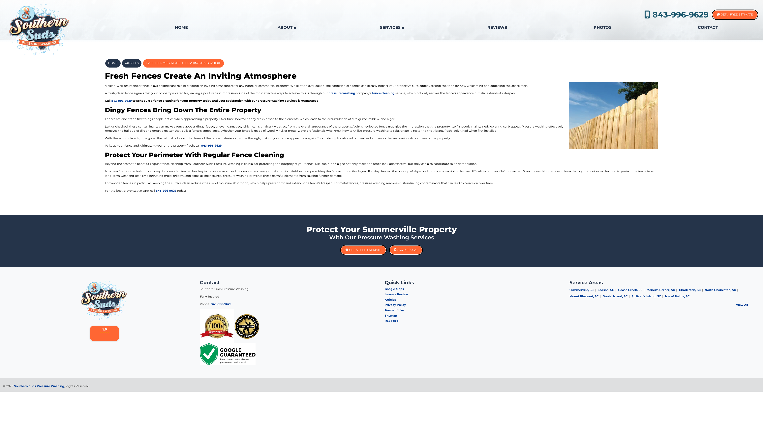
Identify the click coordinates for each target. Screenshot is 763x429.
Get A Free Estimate (736, 14)
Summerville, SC (581, 290)
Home (113, 63)
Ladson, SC (606, 290)
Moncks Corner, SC (661, 290)
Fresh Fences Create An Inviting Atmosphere (183, 63)
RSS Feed (392, 321)
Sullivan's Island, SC (646, 296)
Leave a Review (396, 294)
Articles (132, 63)
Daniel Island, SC (615, 296)
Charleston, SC (690, 290)
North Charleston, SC (720, 290)
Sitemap (391, 315)
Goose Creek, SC (630, 290)
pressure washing (341, 93)
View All (742, 305)
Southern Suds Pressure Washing (39, 386)
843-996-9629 (679, 14)
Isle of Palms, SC (677, 296)
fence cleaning (383, 93)
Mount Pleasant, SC (584, 296)
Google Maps (394, 289)
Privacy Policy (395, 305)
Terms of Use (394, 310)
